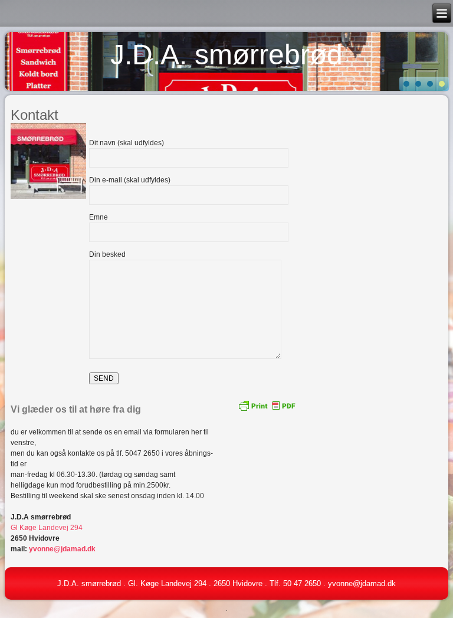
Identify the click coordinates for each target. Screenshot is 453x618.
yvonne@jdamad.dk (62, 549)
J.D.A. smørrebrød (226, 54)
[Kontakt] (50, 199)
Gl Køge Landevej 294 (47, 528)
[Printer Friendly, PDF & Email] (267, 405)
